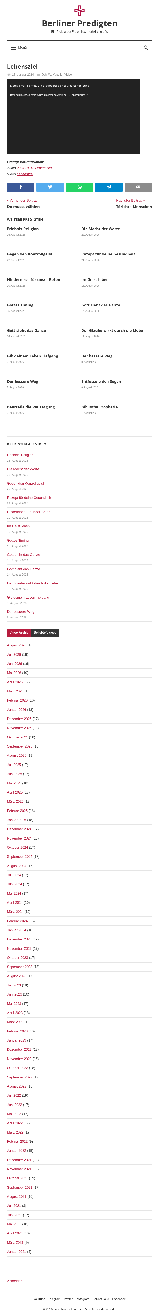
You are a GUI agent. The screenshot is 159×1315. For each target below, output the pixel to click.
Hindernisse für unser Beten (33, 279)
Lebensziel (25, 174)
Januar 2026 (16, 710)
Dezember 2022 (19, 1049)
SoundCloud (101, 1299)
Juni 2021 (14, 1215)
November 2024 (19, 838)
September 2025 (19, 746)
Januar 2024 (16, 930)
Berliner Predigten (79, 23)
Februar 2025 (17, 811)
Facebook (119, 1299)
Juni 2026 (14, 664)
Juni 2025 (14, 774)
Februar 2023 (17, 1031)
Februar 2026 (17, 700)
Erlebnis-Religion (23, 228)
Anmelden (14, 1281)
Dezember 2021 (19, 1160)
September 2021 (19, 1187)
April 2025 (15, 792)
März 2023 (15, 1022)
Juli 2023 (14, 985)
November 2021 (19, 1169)
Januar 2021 (16, 1252)
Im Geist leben (95, 279)
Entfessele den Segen (101, 381)
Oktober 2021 (17, 1178)
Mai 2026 (14, 673)
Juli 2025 (14, 765)
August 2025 (16, 755)
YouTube (39, 1299)
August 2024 (16, 866)
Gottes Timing (20, 304)
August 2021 (16, 1197)
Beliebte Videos (45, 632)
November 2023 (19, 949)
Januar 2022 (16, 1151)
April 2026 (15, 682)
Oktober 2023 (17, 958)
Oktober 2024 (17, 847)
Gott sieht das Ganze (100, 304)
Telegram (54, 1299)
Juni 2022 (14, 1105)
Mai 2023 (14, 1004)
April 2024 (15, 903)
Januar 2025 (16, 820)
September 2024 (19, 857)
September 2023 (19, 967)
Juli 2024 (14, 875)
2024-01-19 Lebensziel (34, 168)
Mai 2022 (14, 1114)
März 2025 (15, 801)
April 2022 (15, 1123)
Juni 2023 (14, 994)
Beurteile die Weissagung (31, 406)
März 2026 (15, 691)
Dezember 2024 (19, 829)
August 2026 (16, 645)
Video (68, 74)
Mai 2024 (14, 893)
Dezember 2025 (19, 719)
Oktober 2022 (17, 1068)
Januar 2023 (16, 1040)
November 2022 (19, 1059)
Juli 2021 (14, 1206)
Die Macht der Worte (100, 228)
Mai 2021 (14, 1224)
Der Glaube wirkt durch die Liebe (112, 330)
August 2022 (16, 1086)
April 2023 (15, 1013)
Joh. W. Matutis (52, 74)
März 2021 (15, 1243)
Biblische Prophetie (99, 406)
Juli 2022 (14, 1095)
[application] (73, 116)
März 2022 (15, 1132)
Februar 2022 (17, 1141)
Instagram (82, 1299)
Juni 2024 (14, 884)
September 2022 (19, 1077)
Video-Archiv (19, 632)
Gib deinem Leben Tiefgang (32, 355)
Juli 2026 (14, 655)
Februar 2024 (17, 921)
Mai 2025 (14, 783)
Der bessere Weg (96, 355)
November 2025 (19, 728)
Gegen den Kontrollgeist (29, 254)
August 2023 (16, 976)
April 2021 (15, 1233)
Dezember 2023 (19, 939)
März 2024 (15, 912)
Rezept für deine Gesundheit (108, 254)
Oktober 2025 (17, 737)
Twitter (68, 1299)
